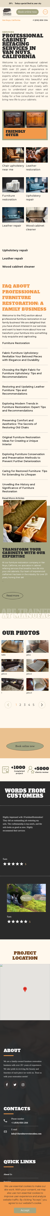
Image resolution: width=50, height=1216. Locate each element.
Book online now (27, 12)
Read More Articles (13, 498)
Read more (12, 595)
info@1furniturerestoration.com (26, 1133)
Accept (25, 1210)
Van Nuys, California (11, 20)
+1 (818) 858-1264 (40, 20)
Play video (26, 898)
